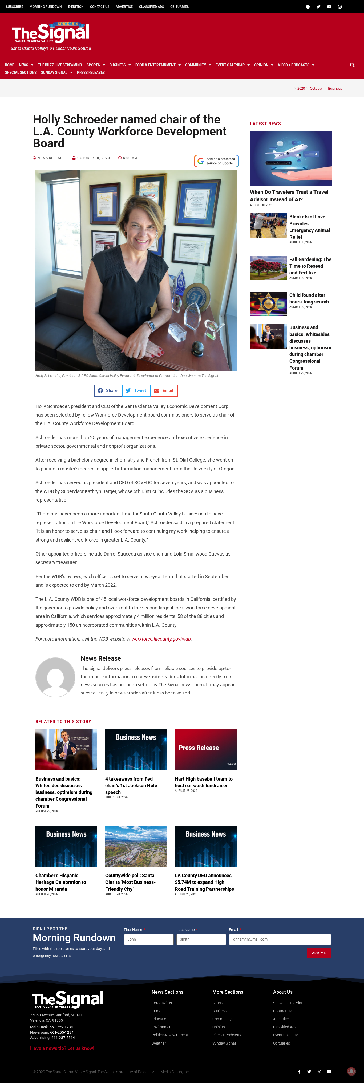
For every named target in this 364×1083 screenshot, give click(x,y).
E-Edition (76, 7)
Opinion (261, 65)
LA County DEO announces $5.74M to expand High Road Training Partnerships (205, 882)
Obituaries (179, 7)
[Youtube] (329, 7)
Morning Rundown (46, 7)
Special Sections (21, 72)
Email (234, 930)
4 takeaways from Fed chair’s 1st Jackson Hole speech (131, 785)
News (23, 65)
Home (9, 65)
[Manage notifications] (351, 1071)
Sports (93, 65)
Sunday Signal (54, 72)
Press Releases (91, 72)
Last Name (185, 930)
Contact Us (99, 7)
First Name (133, 930)
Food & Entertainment (155, 65)
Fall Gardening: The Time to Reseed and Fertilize (310, 266)
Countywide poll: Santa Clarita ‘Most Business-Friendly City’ (130, 882)
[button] (352, 65)
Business (118, 65)
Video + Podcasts (293, 65)
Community (195, 65)
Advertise (124, 7)
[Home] (291, 88)
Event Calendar (230, 65)
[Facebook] (308, 7)
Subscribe (14, 7)
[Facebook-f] (299, 1072)
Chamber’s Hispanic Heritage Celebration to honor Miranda (60, 882)
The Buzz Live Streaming (60, 65)
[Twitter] (319, 7)
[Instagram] (340, 7)
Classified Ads (151, 7)
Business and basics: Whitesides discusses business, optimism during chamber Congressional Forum (63, 792)
